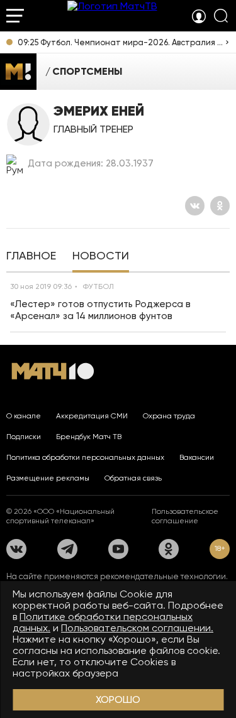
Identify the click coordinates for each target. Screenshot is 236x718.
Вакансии (196, 457)
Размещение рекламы (47, 478)
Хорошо (118, 699)
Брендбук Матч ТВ (88, 436)
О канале (23, 415)
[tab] (31, 257)
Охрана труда (169, 415)
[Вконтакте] (195, 205)
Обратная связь (133, 478)
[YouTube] (118, 549)
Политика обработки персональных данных (85, 457)
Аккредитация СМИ (92, 415)
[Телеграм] (67, 549)
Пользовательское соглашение (185, 516)
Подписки (23, 436)
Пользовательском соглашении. (137, 628)
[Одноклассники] (220, 205)
